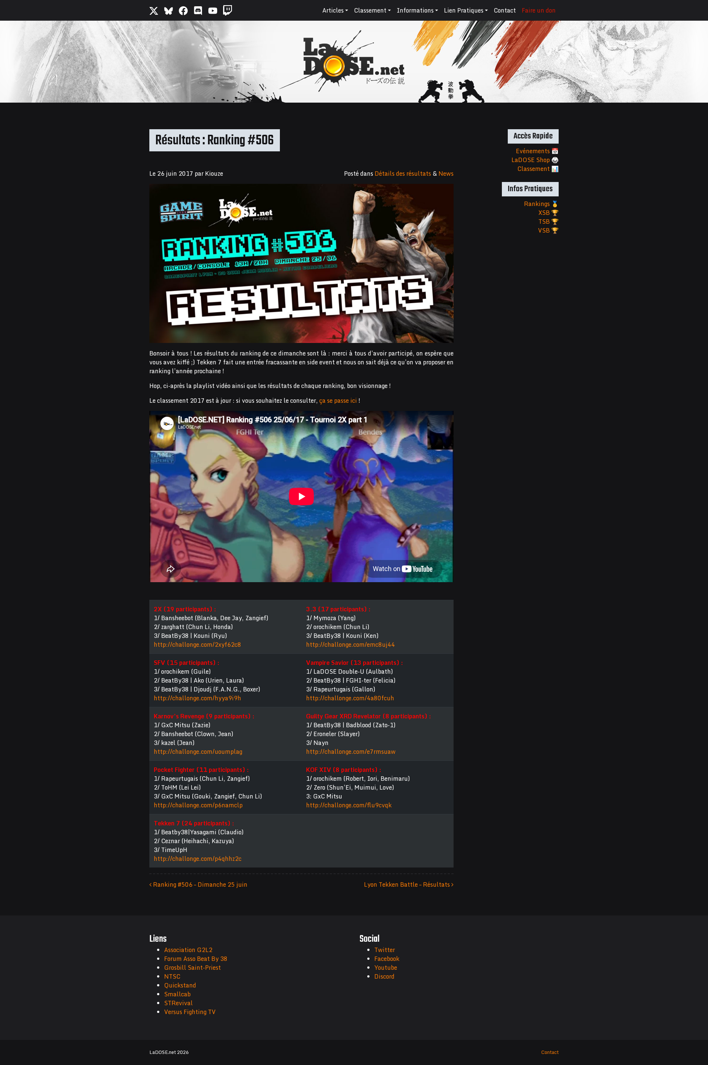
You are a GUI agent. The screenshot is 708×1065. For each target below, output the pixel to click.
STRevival (178, 1003)
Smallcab (177, 994)
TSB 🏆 (548, 221)
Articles (333, 10)
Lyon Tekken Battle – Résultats (407, 884)
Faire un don (539, 10)
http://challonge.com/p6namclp (198, 805)
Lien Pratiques (463, 10)
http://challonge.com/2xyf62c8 (197, 644)
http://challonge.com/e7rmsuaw (351, 751)
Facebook (386, 958)
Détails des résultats (403, 173)
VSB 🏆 (548, 230)
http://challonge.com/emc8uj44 (350, 644)
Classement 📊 (538, 169)
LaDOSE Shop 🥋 (535, 160)
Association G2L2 (188, 950)
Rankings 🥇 (541, 204)
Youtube (385, 967)
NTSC (172, 976)
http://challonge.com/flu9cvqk (349, 805)
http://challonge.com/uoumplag (198, 751)
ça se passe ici (338, 400)
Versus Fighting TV (190, 1012)
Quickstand (180, 985)
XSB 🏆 (548, 212)
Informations (415, 10)
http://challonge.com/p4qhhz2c (198, 858)
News (446, 173)
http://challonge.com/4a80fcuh (350, 698)
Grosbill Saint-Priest (192, 967)
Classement (370, 10)
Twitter (384, 950)
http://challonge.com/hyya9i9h (197, 698)
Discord (384, 976)
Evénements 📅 (537, 151)
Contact (505, 10)
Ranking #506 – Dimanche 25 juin (199, 884)
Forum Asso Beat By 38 (196, 958)
